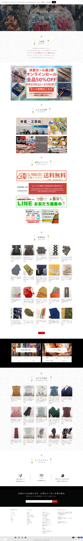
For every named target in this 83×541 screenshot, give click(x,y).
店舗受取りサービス (45, 522)
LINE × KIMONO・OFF (46, 521)
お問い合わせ (44, 532)
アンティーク (36, 357)
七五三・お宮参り (67, 357)
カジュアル (26, 357)
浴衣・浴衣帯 (29, 522)
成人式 (57, 357)
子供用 (12, 519)
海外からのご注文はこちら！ (62, 481)
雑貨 (28, 524)
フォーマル (16, 357)
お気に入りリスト (45, 512)
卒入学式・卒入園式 (30, 516)
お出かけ (64, 360)
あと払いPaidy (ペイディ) (46, 524)
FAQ (43, 527)
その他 (12, 521)
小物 (33, 360)
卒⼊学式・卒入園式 (49, 360)
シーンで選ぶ (44, 516)
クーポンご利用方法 (45, 519)
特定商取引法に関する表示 (47, 531)
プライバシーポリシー (46, 529)
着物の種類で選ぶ (45, 515)
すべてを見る (41, 332)
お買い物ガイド (45, 518)
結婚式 (47, 357)
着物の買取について (45, 525)
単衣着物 (28, 521)
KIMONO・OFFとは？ (46, 513)
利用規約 (44, 528)
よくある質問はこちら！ (41, 480)
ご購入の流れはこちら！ (20, 481)
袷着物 (28, 519)
